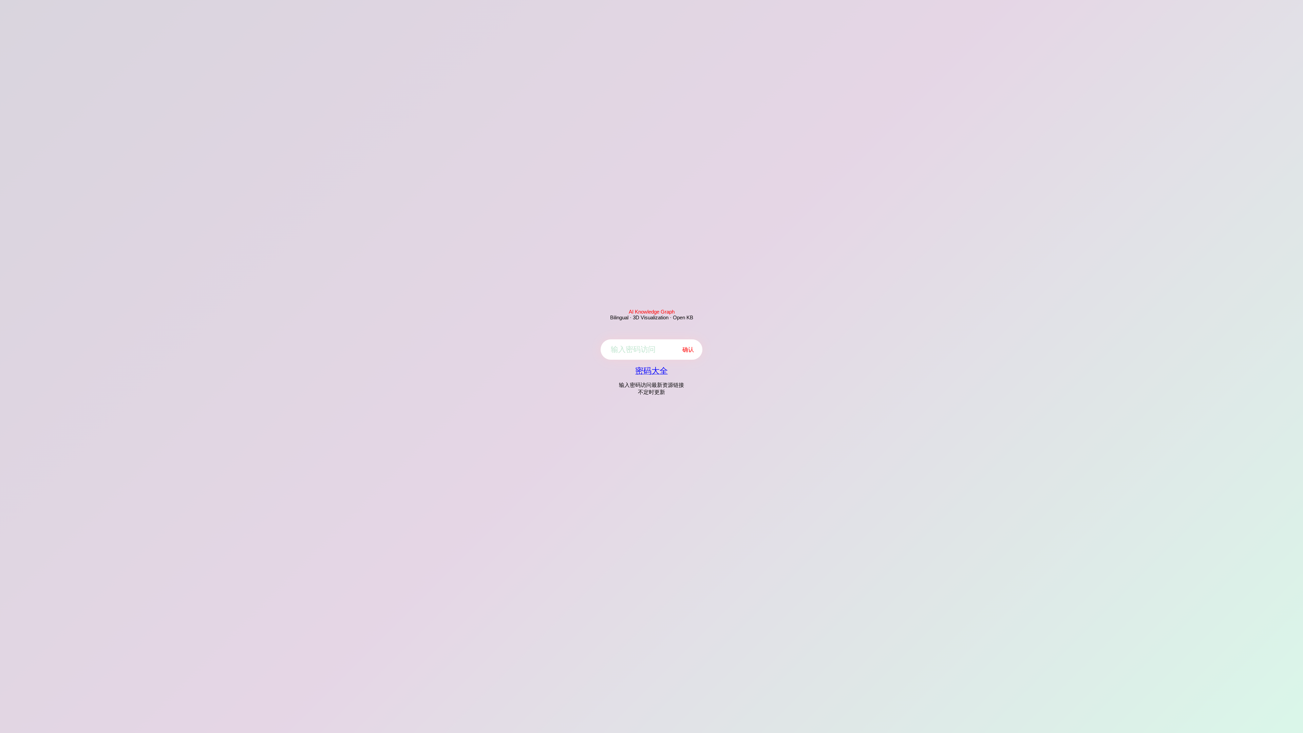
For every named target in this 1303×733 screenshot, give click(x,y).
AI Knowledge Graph (652, 312)
